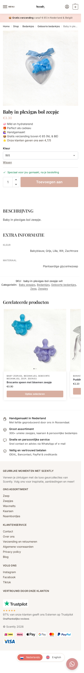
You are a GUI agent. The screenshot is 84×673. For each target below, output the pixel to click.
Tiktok (7, 582)
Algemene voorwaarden (18, 546)
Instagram (9, 572)
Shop (16, 26)
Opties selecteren (35, 393)
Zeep (33, 288)
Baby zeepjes (27, 284)
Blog (6, 556)
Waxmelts (9, 506)
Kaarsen (8, 511)
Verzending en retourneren (20, 541)
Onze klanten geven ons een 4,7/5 (29, 140)
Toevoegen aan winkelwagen (49, 183)
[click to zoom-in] (40, 68)
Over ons (8, 536)
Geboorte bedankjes (49, 26)
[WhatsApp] (72, 664)
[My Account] (67, 7)
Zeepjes (43, 288)
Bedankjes (28, 26)
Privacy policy (12, 551)
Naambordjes (11, 516)
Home (6, 26)
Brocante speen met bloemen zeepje (29, 382)
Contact (8, 531)
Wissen (7, 162)
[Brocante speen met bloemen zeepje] (35, 340)
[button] (75, 7)
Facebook (9, 577)
